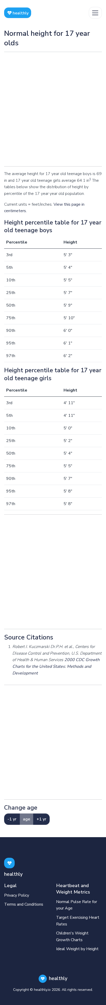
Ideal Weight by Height (77, 949)
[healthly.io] (9, 863)
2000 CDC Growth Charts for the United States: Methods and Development (56, 666)
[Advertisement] (53, 109)
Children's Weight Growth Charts (72, 936)
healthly (20, 13)
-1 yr (11, 819)
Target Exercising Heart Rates (77, 921)
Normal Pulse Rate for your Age (76, 905)
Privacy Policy (16, 895)
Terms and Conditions (23, 904)
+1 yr (41, 819)
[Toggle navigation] (95, 13)
